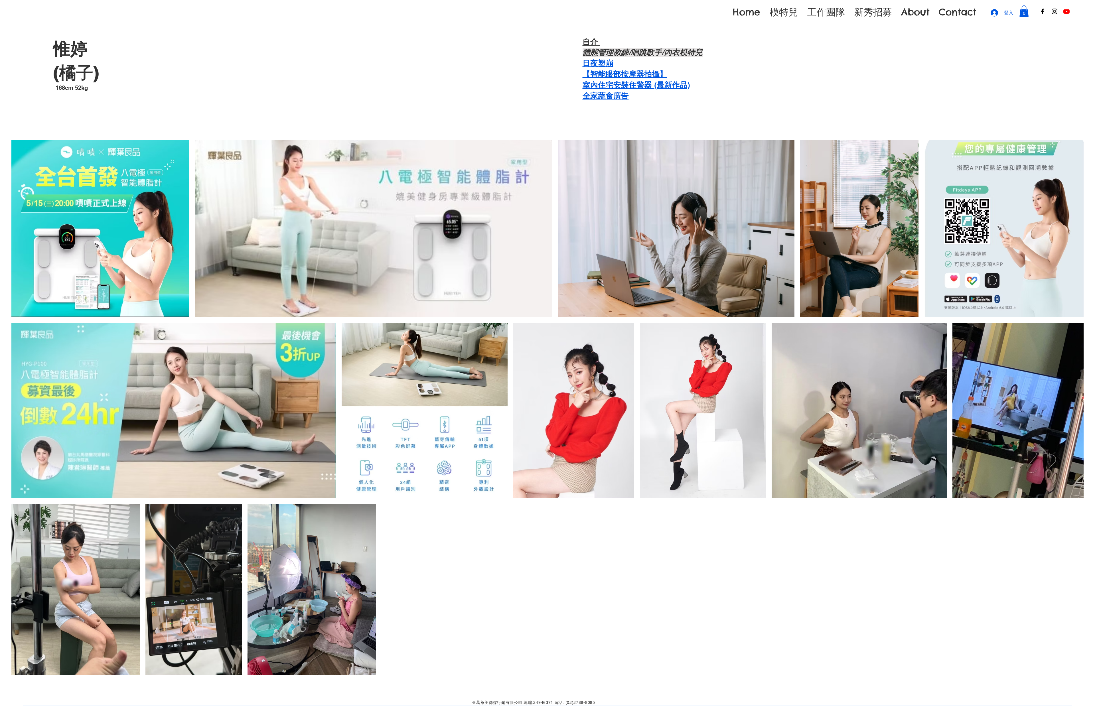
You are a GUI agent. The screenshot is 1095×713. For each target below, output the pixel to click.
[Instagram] (1054, 11)
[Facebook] (1042, 11)
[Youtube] (1066, 11)
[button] (1024, 11)
